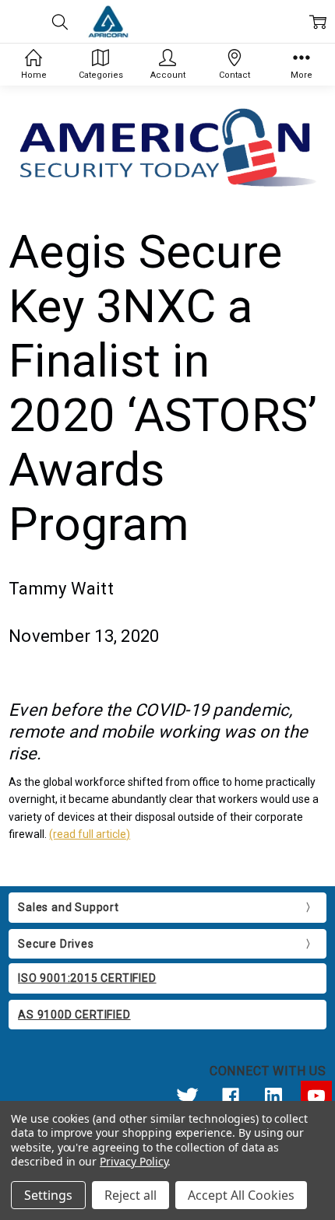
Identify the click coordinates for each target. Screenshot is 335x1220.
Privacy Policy (134, 1161)
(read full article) (89, 834)
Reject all (130, 1195)
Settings (48, 1195)
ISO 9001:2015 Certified (87, 978)
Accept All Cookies (241, 1195)
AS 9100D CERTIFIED (74, 1014)
